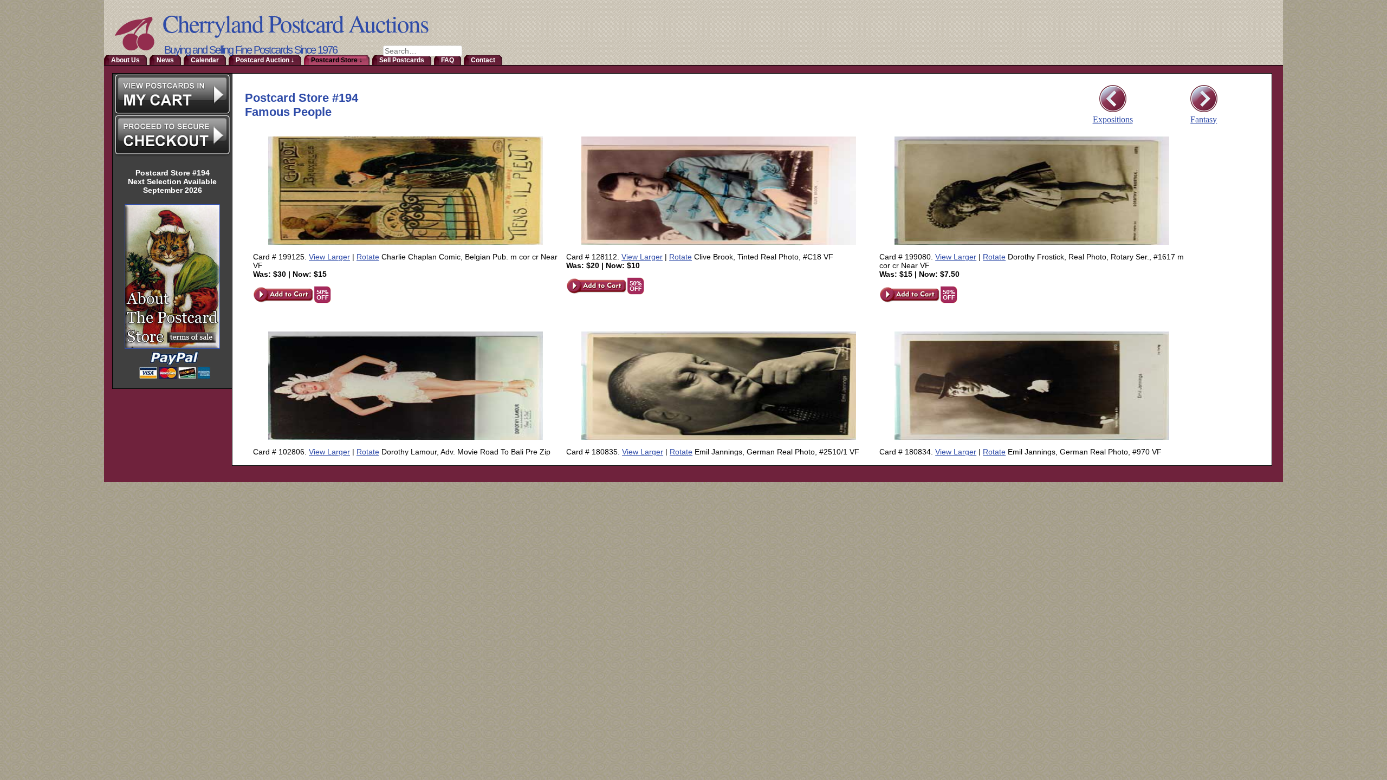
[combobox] (422, 51)
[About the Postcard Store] (172, 347)
